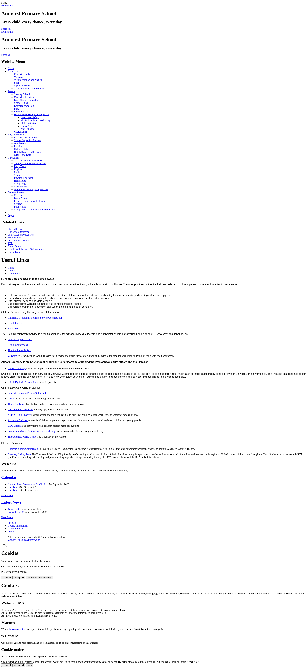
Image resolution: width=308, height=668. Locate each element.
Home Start (13, 328)
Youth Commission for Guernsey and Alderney (31, 431)
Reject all (7, 577)
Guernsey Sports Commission (23, 448)
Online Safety (27, 126)
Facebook (6, 28)
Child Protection (29, 123)
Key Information (16, 134)
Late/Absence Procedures (27, 100)
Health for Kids (15, 323)
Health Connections (18, 345)
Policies (18, 146)
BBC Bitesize (15, 425)
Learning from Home (25, 105)
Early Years (20, 166)
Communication (16, 192)
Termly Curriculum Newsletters (30, 163)
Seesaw (18, 203)
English (18, 169)
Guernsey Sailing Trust (20, 454)
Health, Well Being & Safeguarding (32, 114)
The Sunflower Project (19, 350)
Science (18, 175)
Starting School (22, 94)
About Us (13, 71)
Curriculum (13, 157)
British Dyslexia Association (22, 382)
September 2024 (16, 512)
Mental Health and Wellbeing (35, 120)
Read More (7, 495)
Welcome (19, 77)
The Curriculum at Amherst (28, 160)
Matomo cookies (17, 629)
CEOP (11, 398)
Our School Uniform (24, 97)
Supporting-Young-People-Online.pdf (27, 393)
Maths (17, 172)
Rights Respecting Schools (27, 152)
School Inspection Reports (27, 140)
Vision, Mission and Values (28, 79)
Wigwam (12, 355)
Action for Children (18, 420)
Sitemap (12, 522)
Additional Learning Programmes (31, 189)
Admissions (20, 143)
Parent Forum (21, 111)
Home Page (7, 5)
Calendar (18, 195)
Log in (11, 215)
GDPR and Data (22, 154)
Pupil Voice (20, 206)
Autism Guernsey (17, 368)
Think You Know (17, 404)
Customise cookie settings (39, 577)
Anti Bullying (27, 128)
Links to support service (20, 339)
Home (11, 68)
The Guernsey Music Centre (22, 436)
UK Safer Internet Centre (20, 409)
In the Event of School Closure (29, 201)
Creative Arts (20, 186)
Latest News (20, 198)
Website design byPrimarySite (24, 539)
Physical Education (24, 177)
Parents (11, 91)
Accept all (19, 577)
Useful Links (20, 131)
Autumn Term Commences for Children (28, 484)
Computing (20, 183)
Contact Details (22, 74)
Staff (16, 82)
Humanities (20, 180)
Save (29, 665)
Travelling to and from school (29, 88)
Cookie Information (18, 525)
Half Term (13, 487)
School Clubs (21, 103)
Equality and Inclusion (25, 137)
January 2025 (14, 509)
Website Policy (15, 528)
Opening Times (22, 85)
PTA (16, 108)
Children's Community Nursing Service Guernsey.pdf (35, 317)
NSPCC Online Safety (19, 415)
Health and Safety (30, 117)
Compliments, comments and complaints (34, 209)
